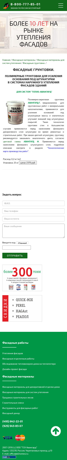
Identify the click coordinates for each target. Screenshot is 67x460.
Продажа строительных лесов (17, 397)
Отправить (15, 255)
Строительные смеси (13, 402)
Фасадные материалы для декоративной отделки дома (31, 386)
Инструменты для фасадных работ (20, 408)
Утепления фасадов (12, 353)
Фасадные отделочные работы (18, 358)
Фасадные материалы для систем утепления (25, 392)
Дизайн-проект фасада (14, 369)
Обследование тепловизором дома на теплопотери (29, 363)
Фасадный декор (11, 413)
